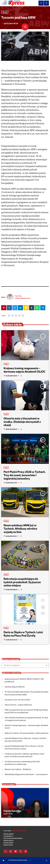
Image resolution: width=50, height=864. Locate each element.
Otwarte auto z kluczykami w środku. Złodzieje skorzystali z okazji (22, 422)
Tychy (5, 12)
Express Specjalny (12, 810)
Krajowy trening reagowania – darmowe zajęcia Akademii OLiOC (24, 369)
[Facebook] (20, 851)
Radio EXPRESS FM (18, 831)
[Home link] (13, 3)
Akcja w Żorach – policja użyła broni (18, 705)
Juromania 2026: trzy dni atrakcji (17, 700)
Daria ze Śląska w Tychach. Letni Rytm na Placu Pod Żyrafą (23, 633)
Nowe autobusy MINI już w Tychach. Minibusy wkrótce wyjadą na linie (20, 528)
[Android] (25, 851)
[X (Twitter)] (5, 851)
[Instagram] (15, 851)
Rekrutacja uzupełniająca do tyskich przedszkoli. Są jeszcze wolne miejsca (22, 582)
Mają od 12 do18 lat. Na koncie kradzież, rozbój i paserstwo (26, 733)
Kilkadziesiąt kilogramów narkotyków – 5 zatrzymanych (26, 774)
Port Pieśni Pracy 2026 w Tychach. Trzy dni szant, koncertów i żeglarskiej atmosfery (25, 475)
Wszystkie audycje (10, 807)
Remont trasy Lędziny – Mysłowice (18, 769)
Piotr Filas (18, 296)
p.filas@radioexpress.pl (22, 298)
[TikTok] (10, 851)
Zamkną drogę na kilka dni (15, 687)
